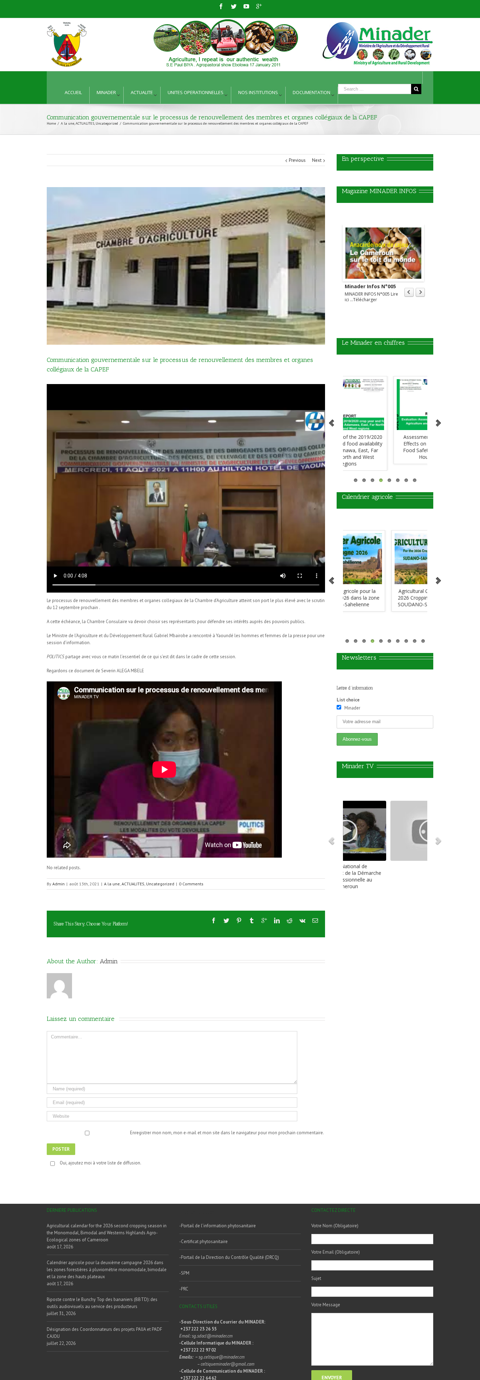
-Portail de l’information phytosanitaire (217, 1226)
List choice (348, 700)
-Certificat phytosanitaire (203, 1241)
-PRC (183, 1289)
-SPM (184, 1273)
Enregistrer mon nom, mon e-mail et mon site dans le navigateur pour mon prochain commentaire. (227, 1133)
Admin (58, 883)
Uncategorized (160, 883)
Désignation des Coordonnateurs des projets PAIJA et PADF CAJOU (104, 1332)
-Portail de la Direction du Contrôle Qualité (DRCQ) (229, 1257)
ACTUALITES (133, 883)
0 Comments (191, 883)
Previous (297, 160)
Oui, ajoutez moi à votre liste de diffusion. (100, 1163)
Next (317, 160)
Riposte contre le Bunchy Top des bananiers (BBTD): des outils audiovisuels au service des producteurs (102, 1302)
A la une (112, 883)
